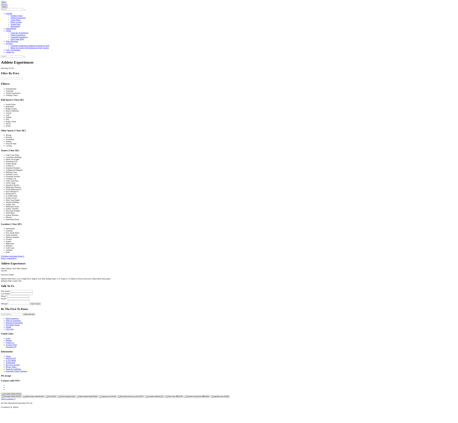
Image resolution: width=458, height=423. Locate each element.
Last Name (5, 294)
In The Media (11, 360)
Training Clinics (16, 16)
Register (9, 340)
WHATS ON (11, 358)
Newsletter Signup (13, 325)
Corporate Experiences (19, 37)
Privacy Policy (11, 367)
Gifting (8, 31)
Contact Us (10, 52)
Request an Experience (14, 323)
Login (8, 338)
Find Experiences (12, 318)
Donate (8, 327)
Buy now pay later (13, 365)
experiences (12, 258)
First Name (5, 291)
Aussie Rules (15, 20)
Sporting (9, 14)
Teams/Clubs (15, 24)
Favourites (11, 347)
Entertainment (11, 29)
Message (4, 304)
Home (4, 258)
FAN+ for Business (13, 50)
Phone (4, 296)
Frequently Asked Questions (16, 371)
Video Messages (12, 41)
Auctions (9, 44)
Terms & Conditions (13, 369)
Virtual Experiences (17, 35)
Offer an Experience (13, 321)
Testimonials (10, 363)
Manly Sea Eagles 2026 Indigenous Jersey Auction (29, 48)
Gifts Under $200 (17, 39)
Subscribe (29, 314)
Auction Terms (11, 345)
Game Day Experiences (19, 33)
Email (3, 299)
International (15, 26)
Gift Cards (10, 329)
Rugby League (16, 22)
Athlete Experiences (18, 18)
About (8, 356)
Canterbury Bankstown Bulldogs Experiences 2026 (29, 46)
